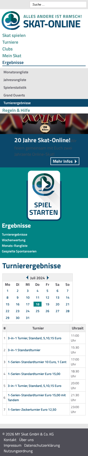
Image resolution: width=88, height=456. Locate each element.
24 (28, 310)
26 (47, 310)
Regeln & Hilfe (16, 110)
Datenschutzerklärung (42, 445)
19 (47, 304)
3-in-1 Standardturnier (24, 349)
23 (17, 310)
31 (28, 317)
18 (37, 304)
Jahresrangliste (15, 79)
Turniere (10, 42)
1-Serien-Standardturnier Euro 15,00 (34, 373)
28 (67, 310)
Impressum (12, 445)
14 (67, 297)
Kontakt (10, 439)
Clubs (7, 48)
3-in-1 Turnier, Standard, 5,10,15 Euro (34, 338)
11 (37, 297)
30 (17, 317)
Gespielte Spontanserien (19, 251)
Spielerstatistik (15, 87)
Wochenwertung (13, 239)
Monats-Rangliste (14, 245)
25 (37, 310)
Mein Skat (11, 55)
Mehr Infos (63, 161)
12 (47, 297)
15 (7, 304)
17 (28, 304)
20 (57, 304)
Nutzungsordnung (18, 451)
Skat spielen (14, 35)
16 (17, 304)
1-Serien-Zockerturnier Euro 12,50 (32, 409)
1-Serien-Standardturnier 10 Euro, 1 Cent (37, 361)
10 (28, 297)
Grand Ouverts (14, 95)
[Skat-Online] (41, 29)
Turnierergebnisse (17, 103)
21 (67, 304)
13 (57, 297)
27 (57, 310)
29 (7, 317)
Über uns (26, 439)
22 (7, 310)
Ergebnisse (13, 62)
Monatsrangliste (16, 72)
